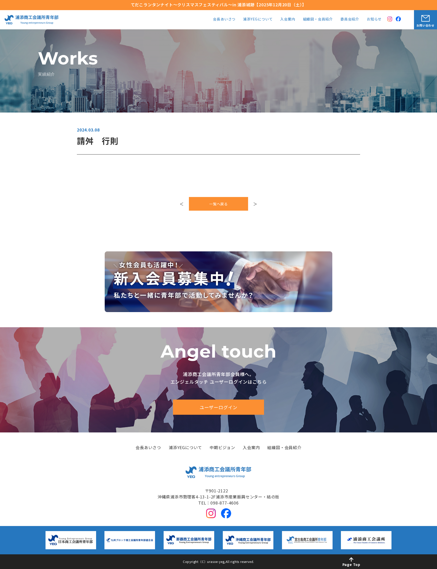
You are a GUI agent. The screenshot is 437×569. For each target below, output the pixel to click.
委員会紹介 (349, 19)
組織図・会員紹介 (318, 19)
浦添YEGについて (258, 19)
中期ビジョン (222, 447)
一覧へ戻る (218, 203)
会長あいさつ (224, 19)
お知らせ (374, 19)
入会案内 (287, 19)
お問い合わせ (425, 25)
